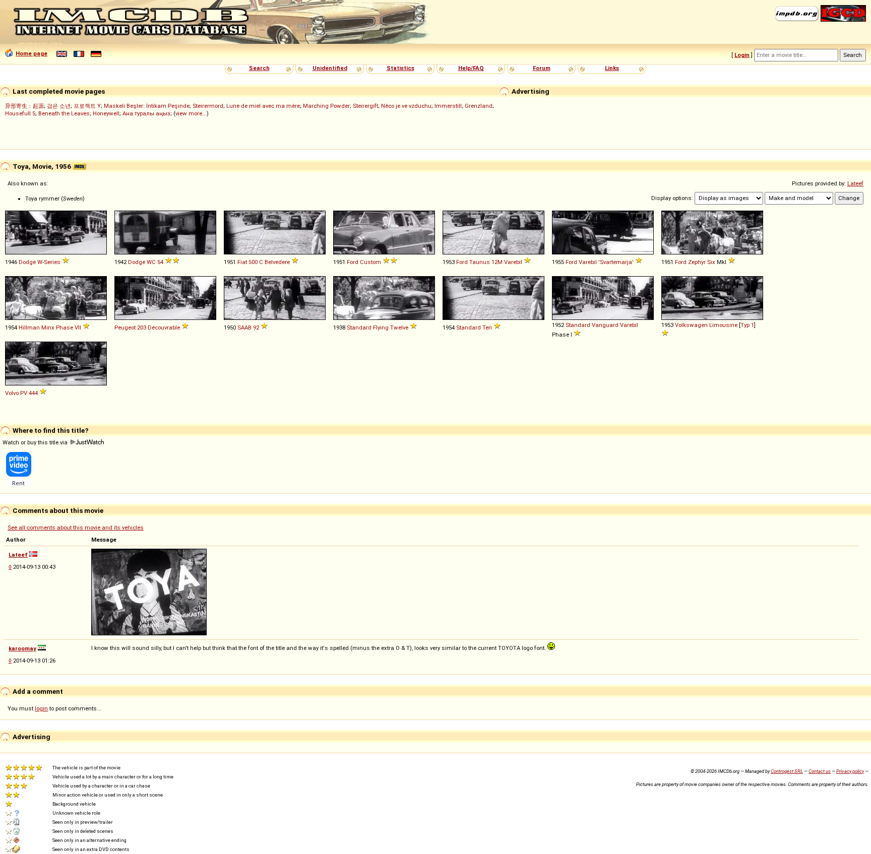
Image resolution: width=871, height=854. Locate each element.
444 (33, 393)
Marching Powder (326, 105)
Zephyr (697, 262)
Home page (31, 53)
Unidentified (330, 68)
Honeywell (106, 113)
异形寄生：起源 (24, 105)
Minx (47, 327)
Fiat (242, 262)
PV (23, 393)
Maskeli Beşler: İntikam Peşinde (147, 105)
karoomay (22, 648)
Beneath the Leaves (64, 113)
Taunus (479, 262)
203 (141, 327)
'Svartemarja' (616, 262)
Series (52, 262)
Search (259, 68)
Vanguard (605, 325)
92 (256, 327)
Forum (541, 68)
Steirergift (365, 105)
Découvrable (164, 327)
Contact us (819, 771)
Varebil (513, 262)
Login (742, 54)
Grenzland (478, 105)
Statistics (400, 68)
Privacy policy (850, 771)
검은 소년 (59, 105)
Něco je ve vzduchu (406, 105)
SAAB (244, 327)
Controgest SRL (787, 771)
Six (711, 262)
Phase (64, 327)
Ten (487, 327)
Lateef (855, 183)
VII (78, 327)
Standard (359, 327)
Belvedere (277, 262)
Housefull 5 (20, 113)
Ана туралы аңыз (146, 113)
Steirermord (208, 105)
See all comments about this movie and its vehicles (76, 527)
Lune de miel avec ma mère (263, 105)
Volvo (12, 393)
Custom (370, 262)
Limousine (723, 325)
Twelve (399, 327)
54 (160, 262)
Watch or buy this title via (36, 442)
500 (253, 262)
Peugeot (125, 327)
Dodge (27, 262)
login (41, 708)
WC (151, 262)
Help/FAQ (471, 68)
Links (612, 68)
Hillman (29, 327)
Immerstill (448, 105)
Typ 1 (747, 325)
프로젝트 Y (87, 105)
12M (497, 262)
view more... (191, 113)
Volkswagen (691, 325)
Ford (352, 262)
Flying (381, 327)
